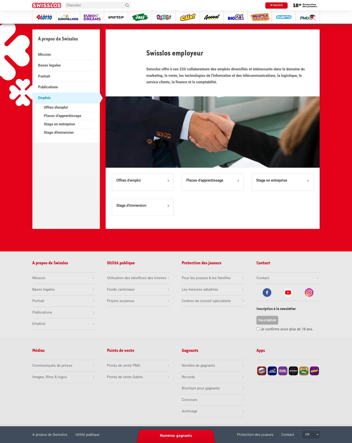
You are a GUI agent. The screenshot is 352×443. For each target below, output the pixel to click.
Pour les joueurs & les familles (206, 278)
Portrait (44, 76)
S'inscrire (276, 5)
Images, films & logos (49, 377)
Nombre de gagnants (198, 365)
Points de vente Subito (125, 377)
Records (188, 377)
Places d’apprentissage (62, 116)
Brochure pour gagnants (201, 388)
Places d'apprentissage (204, 180)
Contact (287, 434)
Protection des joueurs (255, 434)
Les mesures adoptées (200, 289)
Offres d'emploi (56, 107)
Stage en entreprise (59, 124)
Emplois (44, 98)
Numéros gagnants (176, 435)
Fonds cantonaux (120, 289)
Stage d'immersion (59, 132)
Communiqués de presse (52, 365)
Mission (44, 54)
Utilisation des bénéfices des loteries (136, 278)
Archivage (190, 411)
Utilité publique (87, 434)
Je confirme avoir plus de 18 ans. (287, 329)
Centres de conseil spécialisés (206, 301)
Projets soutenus (120, 301)
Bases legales (49, 65)
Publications (48, 87)
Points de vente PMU (123, 365)
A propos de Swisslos (49, 434)
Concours (189, 400)
